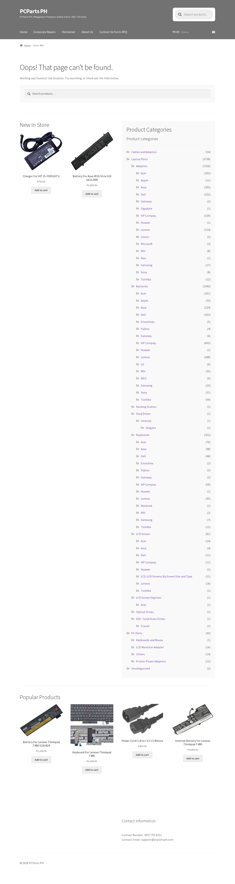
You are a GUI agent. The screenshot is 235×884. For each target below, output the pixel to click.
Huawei (145, 222)
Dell (143, 194)
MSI (143, 251)
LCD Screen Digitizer (149, 597)
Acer (143, 173)
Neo (143, 258)
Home (24, 32)
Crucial (145, 626)
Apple (144, 180)
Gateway (146, 201)
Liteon (145, 237)
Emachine (147, 463)
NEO (144, 378)
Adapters (141, 166)
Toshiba (146, 279)
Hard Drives (143, 413)
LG (142, 364)
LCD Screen (143, 534)
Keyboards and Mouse (149, 640)
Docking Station (146, 407)
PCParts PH (33, 11)
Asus (144, 187)
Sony (144, 272)
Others (140, 654)
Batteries (142, 286)
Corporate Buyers (44, 32)
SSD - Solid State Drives (150, 619)
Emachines (148, 322)
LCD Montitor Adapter (150, 647)
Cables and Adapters (144, 152)
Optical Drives (145, 612)
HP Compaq (148, 215)
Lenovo (145, 230)
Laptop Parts (139, 159)
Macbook (146, 506)
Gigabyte (146, 208)
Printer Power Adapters (151, 661)
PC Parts (136, 633)
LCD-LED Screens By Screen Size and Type (166, 576)
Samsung (146, 265)
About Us (87, 32)
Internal (146, 421)
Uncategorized (140, 668)
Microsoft (147, 244)
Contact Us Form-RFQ (113, 32)
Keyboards (142, 435)
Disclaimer (68, 32)
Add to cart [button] (41, 190)
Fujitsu (145, 329)
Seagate (151, 428)
